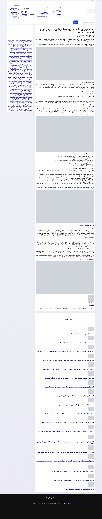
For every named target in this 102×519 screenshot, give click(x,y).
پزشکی (45, 12)
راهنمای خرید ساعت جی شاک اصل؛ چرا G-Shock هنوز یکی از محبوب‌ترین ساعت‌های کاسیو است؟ (20, 88)
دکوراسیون (34, 9)
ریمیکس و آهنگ (91, 500)
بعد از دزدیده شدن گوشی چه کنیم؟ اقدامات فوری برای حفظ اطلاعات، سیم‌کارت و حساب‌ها (21, 98)
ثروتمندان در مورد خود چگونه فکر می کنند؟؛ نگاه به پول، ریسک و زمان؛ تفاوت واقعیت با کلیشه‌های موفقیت (20, 56)
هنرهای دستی (23, 15)
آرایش (59, 15)
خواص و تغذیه (43, 14)
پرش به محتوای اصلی (95, 0)
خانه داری (59, 14)
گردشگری (15, 17)
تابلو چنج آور (91, 106)
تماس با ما (86, 505)
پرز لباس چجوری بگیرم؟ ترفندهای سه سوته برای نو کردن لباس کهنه (21, 101)
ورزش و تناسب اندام (42, 16)
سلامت (47, 7)
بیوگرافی (15, 10)
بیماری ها (44, 10)
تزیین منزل (31, 12)
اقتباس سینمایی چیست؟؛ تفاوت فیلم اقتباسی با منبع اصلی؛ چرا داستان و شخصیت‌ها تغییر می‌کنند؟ (20, 61)
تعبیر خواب (14, 13)
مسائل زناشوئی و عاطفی (55, 12)
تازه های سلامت (43, 13)
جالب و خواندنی (13, 14)
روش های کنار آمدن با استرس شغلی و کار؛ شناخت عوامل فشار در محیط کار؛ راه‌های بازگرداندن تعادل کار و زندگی (20, 109)
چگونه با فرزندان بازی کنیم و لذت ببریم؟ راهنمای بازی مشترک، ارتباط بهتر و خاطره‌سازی (21, 92)
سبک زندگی (60, 7)
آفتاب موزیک (75, 500)
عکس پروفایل (14, 8)
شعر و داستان (23, 11)
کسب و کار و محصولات (12, 18)
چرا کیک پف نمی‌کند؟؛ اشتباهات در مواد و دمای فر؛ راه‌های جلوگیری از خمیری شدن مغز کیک (20, 45)
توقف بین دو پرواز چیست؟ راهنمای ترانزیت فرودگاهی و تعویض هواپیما (21, 105)
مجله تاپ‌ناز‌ (91, 11)
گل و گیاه (32, 14)
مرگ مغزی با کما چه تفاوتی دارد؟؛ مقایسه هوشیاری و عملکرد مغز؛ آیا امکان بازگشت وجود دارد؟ (20, 80)
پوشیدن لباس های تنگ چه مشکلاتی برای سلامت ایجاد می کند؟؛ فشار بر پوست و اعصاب (20, 77)
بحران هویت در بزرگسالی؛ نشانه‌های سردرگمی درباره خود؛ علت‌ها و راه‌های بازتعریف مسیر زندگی (20, 82)
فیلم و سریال (23, 12)
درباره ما (91, 505)
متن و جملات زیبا (13, 9)
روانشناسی (58, 10)
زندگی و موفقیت (57, 11)
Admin (91, 305)
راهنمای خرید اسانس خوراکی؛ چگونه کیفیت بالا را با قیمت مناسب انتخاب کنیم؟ (20, 74)
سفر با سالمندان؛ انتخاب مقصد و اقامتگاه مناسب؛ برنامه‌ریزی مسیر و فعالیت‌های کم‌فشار (21, 85)
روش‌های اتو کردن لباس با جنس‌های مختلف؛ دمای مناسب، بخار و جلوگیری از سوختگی (21, 94)
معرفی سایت (14, 12)
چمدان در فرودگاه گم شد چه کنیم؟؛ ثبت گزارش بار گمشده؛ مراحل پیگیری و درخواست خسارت (20, 48)
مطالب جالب (16, 5)
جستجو (75, 22)
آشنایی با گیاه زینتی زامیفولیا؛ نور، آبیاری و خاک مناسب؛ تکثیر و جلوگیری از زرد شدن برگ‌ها (21, 65)
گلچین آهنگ (85, 500)
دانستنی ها (15, 16)
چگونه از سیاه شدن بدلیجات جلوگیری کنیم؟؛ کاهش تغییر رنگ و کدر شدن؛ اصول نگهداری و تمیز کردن (21, 68)
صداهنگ (70, 500)
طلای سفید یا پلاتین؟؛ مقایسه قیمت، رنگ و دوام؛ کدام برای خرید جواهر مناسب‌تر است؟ (20, 70)
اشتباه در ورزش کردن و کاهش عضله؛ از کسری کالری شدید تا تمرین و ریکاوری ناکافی (20, 43)
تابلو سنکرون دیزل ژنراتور (88, 91)
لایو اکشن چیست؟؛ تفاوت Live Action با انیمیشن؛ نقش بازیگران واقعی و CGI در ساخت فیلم (21, 59)
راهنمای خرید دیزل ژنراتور (87, 225)
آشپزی (59, 16)
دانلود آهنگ (24, 14)
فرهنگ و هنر (26, 8)
